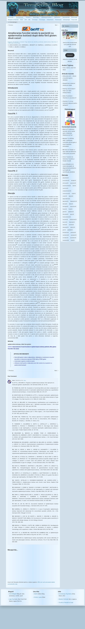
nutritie (71, 224)
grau (72, 214)
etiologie (65, 206)
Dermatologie (13, 22)
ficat (70, 209)
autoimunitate (67, 185)
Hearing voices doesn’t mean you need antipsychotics (69, 90)
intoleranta (73, 219)
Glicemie (65, 214)
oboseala (66, 227)
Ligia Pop (11, 599)
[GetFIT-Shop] (33, 27)
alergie (73, 180)
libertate (72, 222)
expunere (73, 206)
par (64, 230)
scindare (65, 237)
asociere (73, 183)
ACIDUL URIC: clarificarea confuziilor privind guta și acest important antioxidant (69, 142)
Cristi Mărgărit (13, 594)
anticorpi (65, 183)
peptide (70, 230)
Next (56, 25)
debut (71, 196)
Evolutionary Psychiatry (65, 594)
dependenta (66, 198)
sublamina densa (47, 41)
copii (74, 193)
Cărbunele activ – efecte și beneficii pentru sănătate (69, 78)
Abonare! (70, 55)
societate (73, 237)
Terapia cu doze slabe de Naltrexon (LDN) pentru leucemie (69, 151)
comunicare (66, 193)
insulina (65, 219)
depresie (65, 201)
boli (74, 185)
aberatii (29, 41)
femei (65, 209)
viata (73, 240)
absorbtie (66, 177)
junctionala (40, 41)
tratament (66, 240)
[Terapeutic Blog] (42, 2)
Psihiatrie (66, 232)
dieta (71, 203)
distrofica (36, 41)
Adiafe (35, 594)
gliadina (71, 211)
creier (65, 196)
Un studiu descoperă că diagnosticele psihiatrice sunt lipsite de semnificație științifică (69, 168)
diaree (65, 203)
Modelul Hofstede (63, 599)
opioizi (72, 227)
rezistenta (66, 235)
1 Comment (21, 41)
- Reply (24, 380)
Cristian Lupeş (38, 597)
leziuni (65, 222)
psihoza (73, 232)
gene (65, 211)
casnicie (65, 188)
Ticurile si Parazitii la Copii (66, 602)
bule (32, 41)
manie (65, 224)
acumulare (66, 180)
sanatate (74, 235)
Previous (11, 25)
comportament (67, 191)
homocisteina (67, 217)
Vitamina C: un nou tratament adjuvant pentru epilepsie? (70, 103)
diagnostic (73, 201)
